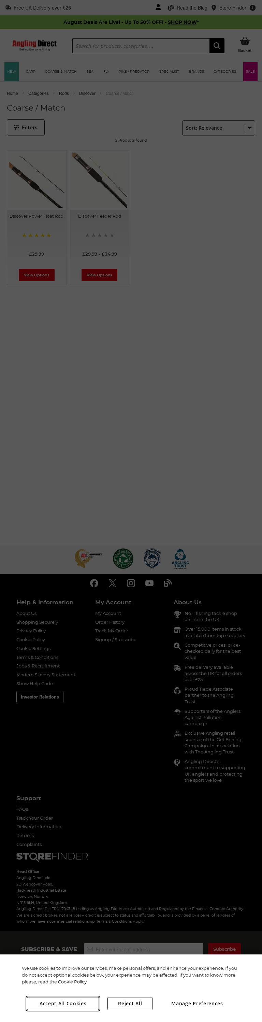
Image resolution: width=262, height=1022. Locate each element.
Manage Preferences (197, 1003)
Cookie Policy (72, 981)
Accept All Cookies (63, 1003)
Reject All (130, 1003)
